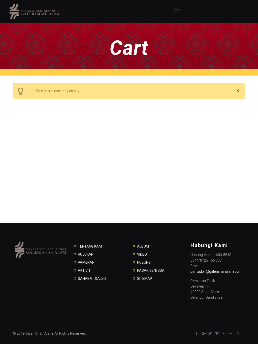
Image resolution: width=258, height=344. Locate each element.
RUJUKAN (85, 254)
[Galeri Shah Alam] (35, 11)
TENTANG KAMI (90, 246)
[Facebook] (196, 333)
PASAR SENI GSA (151, 270)
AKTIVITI (84, 270)
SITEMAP (144, 279)
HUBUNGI (144, 262)
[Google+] (203, 333)
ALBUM (143, 246)
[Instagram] (237, 333)
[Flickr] (230, 333)
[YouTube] (224, 333)
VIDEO (142, 254)
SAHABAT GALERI (92, 279)
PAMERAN (86, 262)
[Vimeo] (217, 333)
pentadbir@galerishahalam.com (216, 271)
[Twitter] (210, 333)
